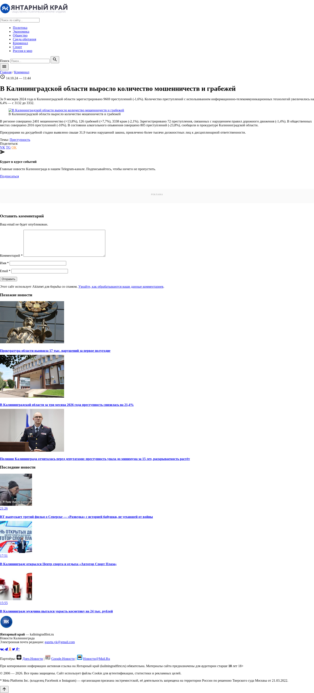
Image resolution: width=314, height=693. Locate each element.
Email (5, 271)
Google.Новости (63, 659)
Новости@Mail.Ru (96, 659)
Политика (20, 27)
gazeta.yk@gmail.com (60, 642)
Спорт (17, 47)
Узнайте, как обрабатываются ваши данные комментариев (120, 286)
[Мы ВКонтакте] (2, 649)
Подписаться (9, 176)
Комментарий (11, 255)
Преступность (20, 140)
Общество (20, 35)
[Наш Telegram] (6, 649)
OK (14, 147)
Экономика (21, 31)
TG (8, 147)
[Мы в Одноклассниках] (10, 649)
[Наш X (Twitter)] (14, 649)
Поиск (4, 61)
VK (2, 147)
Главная (6, 72)
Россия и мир (22, 51)
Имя (4, 263)
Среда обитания (24, 39)
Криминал (20, 43)
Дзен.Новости (32, 659)
